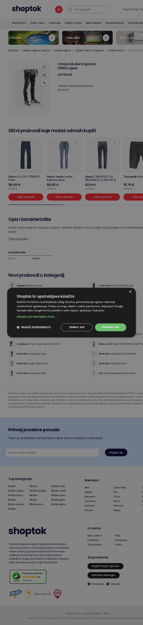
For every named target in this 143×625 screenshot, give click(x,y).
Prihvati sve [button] (110, 327)
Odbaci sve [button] (76, 327)
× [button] (130, 291)
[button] (71, 316)
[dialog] (71, 312)
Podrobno (98, 310)
